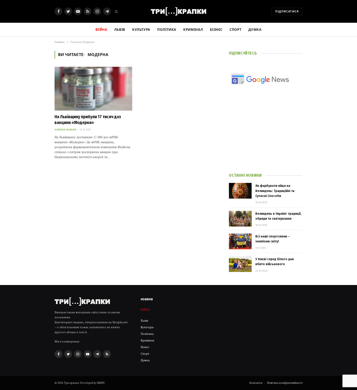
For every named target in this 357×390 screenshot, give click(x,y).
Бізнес (216, 29)
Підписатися (287, 11)
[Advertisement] (265, 134)
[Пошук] (116, 11)
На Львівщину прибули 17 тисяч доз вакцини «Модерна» (88, 119)
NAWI (101, 383)
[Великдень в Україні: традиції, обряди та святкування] (240, 219)
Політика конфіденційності (284, 383)
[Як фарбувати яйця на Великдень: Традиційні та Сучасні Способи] (240, 191)
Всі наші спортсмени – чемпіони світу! (272, 238)
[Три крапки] (178, 11)
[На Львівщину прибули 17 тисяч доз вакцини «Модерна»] (93, 89)
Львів (119, 29)
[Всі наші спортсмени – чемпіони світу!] (240, 241)
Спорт (235, 29)
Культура (141, 29)
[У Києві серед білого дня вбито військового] (240, 264)
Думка (254, 29)
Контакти (255, 383)
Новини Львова (65, 129)
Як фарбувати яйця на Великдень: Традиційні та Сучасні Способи (274, 191)
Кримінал (193, 29)
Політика (166, 29)
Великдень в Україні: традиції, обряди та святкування (278, 216)
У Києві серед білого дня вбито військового (274, 261)
